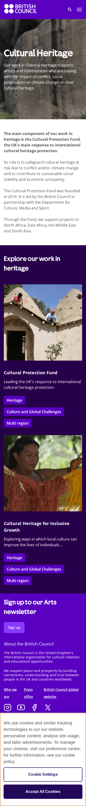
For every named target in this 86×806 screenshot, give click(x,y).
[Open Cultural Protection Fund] (43, 322)
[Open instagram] (7, 708)
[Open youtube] (21, 708)
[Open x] (48, 708)
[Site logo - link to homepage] (20, 9)
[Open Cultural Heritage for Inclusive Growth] (43, 473)
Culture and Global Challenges (34, 411)
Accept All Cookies (43, 792)
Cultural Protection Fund (30, 372)
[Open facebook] (34, 708)
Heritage (14, 400)
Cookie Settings (43, 774)
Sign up (14, 627)
